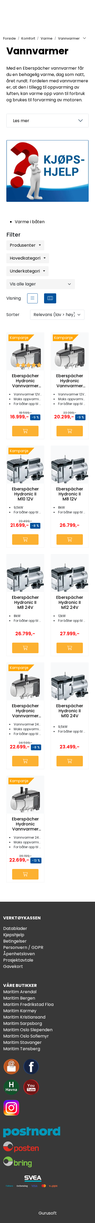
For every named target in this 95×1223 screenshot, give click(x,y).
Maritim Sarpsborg (22, 1023)
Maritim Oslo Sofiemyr (26, 1036)
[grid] (50, 298)
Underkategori (25, 271)
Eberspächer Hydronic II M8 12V (69, 494)
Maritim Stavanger (22, 1042)
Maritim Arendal (19, 992)
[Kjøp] (25, 431)
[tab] (47, 120)
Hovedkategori (25, 258)
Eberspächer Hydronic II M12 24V (69, 602)
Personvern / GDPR (23, 947)
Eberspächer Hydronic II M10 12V (25, 494)
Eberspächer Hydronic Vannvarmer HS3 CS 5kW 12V (69, 381)
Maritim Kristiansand (24, 1017)
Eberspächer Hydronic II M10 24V (69, 711)
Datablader (15, 928)
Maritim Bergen (19, 998)
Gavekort (13, 966)
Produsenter (23, 245)
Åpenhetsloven (19, 954)
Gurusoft (48, 1213)
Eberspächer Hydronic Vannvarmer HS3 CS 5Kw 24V (25, 711)
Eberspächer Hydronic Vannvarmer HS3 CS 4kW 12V (25, 381)
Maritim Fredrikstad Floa (28, 1004)
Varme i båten (30, 222)
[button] (7, 120)
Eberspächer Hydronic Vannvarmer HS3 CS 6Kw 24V (25, 824)
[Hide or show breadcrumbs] (84, 38)
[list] (32, 298)
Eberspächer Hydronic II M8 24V (25, 602)
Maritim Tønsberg (21, 1049)
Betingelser (15, 941)
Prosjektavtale (18, 960)
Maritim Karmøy (19, 1011)
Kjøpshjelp (13, 935)
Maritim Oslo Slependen (28, 1030)
